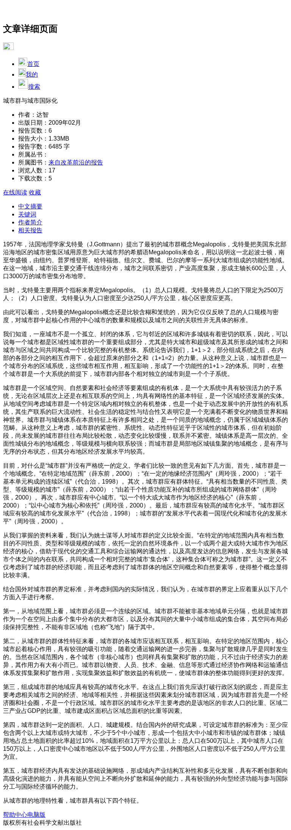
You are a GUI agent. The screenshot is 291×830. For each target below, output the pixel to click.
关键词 (27, 214)
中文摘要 (30, 206)
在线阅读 (15, 192)
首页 (33, 64)
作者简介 (30, 222)
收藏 (35, 192)
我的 (32, 74)
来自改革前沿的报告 (75, 162)
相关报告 (30, 230)
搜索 (34, 86)
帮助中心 (15, 814)
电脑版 (36, 814)
